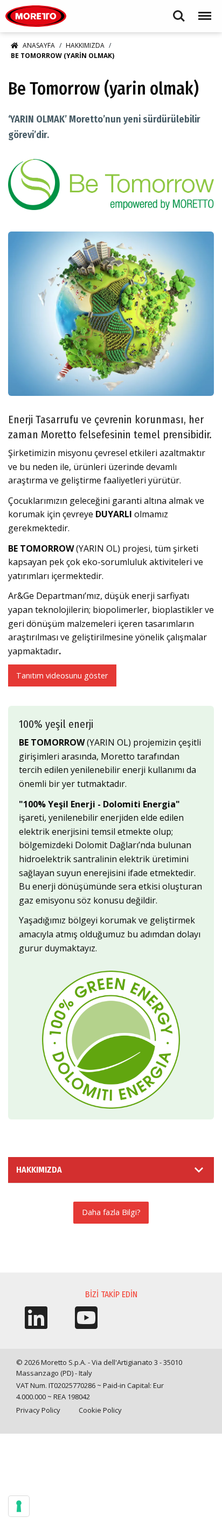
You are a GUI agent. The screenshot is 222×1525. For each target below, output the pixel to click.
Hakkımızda (85, 45)
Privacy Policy (38, 1410)
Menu (202, 11)
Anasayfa (39, 45)
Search (179, 11)
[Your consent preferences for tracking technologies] (19, 1506)
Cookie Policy (100, 1410)
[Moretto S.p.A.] (35, 16)
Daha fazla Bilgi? (111, 1212)
